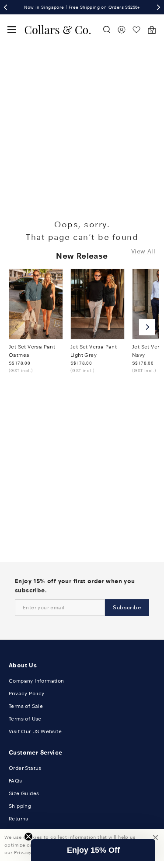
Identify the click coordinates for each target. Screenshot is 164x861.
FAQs (15, 781)
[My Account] (121, 29)
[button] (93, 850)
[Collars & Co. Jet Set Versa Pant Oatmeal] (36, 304)
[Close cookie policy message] (155, 845)
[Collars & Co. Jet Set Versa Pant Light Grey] (97, 304)
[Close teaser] (28, 836)
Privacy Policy (27, 693)
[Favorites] (136, 29)
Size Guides (24, 793)
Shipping (20, 806)
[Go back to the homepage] (58, 30)
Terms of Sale (26, 706)
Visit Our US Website (35, 731)
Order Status (25, 768)
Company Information (36, 681)
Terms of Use (25, 719)
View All (143, 251)
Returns (18, 819)
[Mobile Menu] (11, 30)
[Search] (106, 29)
